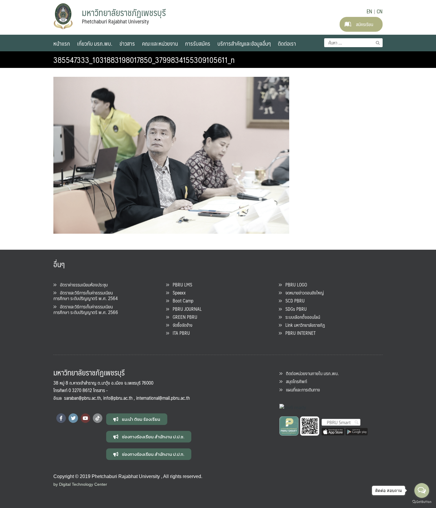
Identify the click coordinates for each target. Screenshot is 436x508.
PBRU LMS (180, 285)
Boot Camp (181, 301)
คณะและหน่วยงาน (160, 43)
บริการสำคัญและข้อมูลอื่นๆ (244, 43)
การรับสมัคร (197, 43)
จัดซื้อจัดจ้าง (180, 325)
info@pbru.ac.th (118, 398)
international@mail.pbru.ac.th (163, 398)
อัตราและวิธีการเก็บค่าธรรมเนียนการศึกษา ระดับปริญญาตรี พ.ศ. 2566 (85, 309)
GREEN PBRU (183, 317)
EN (369, 11)
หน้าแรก (61, 43)
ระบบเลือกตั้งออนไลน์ (301, 317)
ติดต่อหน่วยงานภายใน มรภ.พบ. (310, 373)
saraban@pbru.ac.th (82, 398)
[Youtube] (85, 418)
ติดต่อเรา (287, 43)
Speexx (177, 293)
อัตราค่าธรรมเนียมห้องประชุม (82, 285)
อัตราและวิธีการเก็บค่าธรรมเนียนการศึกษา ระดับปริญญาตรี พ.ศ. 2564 (85, 295)
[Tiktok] (97, 418)
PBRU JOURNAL (185, 309)
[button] (136, 419)
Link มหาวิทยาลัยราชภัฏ (303, 325)
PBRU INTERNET (299, 333)
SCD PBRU (293, 301)
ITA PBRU (179, 333)
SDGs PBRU (294, 309)
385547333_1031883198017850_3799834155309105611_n (144, 59)
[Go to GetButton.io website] (421, 502)
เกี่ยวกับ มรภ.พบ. (94, 43)
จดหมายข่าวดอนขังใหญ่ (303, 293)
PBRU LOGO (294, 285)
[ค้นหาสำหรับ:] (353, 42)
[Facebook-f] (61, 418)
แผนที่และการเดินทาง (301, 390)
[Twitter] (73, 418)
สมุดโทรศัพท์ (294, 381)
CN (380, 11)
